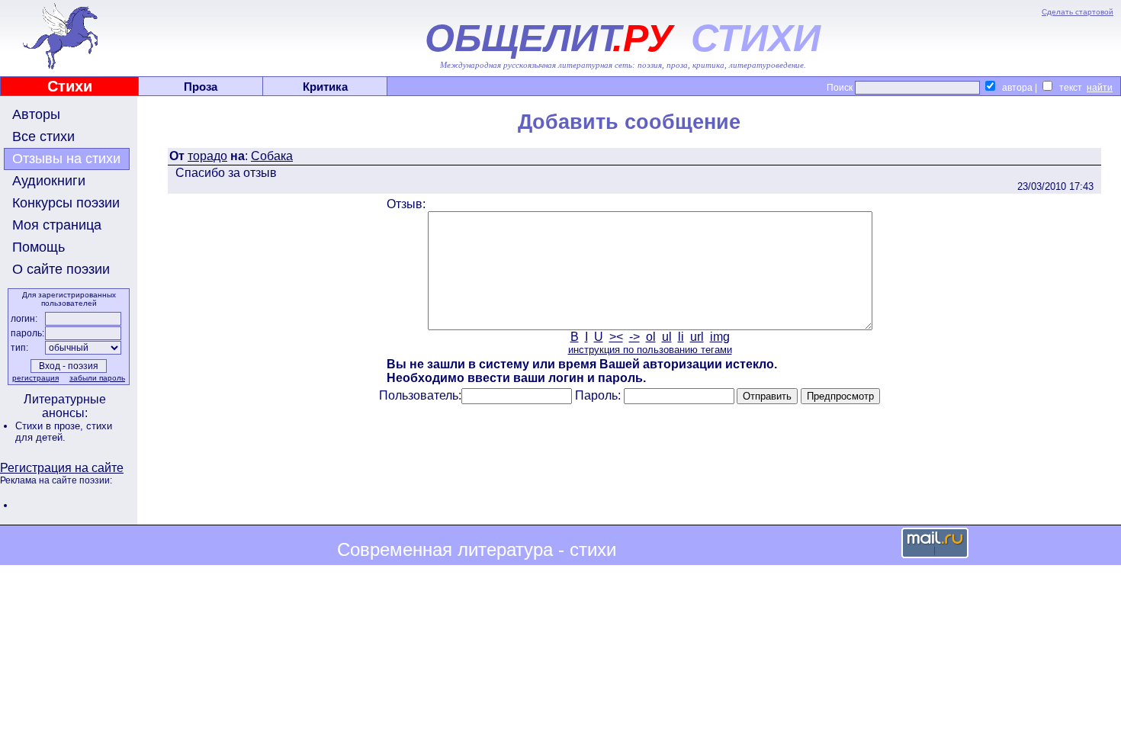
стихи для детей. (63, 431)
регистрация (35, 378)
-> (634, 336)
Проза (200, 86)
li (681, 336)
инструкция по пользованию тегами (650, 349)
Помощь (38, 247)
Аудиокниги (48, 180)
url (697, 336)
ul (667, 336)
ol (651, 336)
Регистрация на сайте (62, 467)
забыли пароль (97, 378)
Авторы (36, 114)
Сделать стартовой (1077, 12)
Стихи (69, 86)
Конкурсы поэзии (66, 202)
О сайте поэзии (61, 269)
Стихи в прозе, (50, 426)
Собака (272, 155)
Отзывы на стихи (66, 158)
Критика (325, 86)
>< (616, 336)
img (720, 336)
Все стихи (43, 136)
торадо (207, 155)
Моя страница (56, 225)
